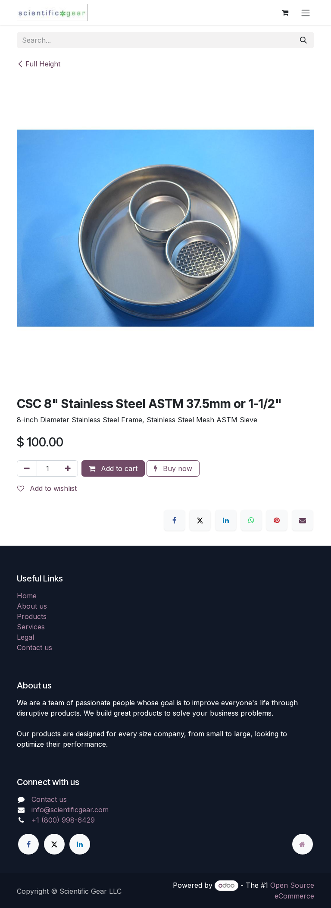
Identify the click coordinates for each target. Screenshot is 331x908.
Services (31, 626)
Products (32, 616)
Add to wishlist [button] (52, 488)
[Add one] (68, 468)
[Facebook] (174, 520)
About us (32, 606)
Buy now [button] (176, 468)
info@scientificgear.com (70, 809)
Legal (25, 637)
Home (27, 595)
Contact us (34, 647)
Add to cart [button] (118, 468)
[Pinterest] (276, 520)
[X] (200, 520)
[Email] (302, 520)
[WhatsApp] (251, 520)
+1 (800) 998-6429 (63, 820)
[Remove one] (27, 468)
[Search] (303, 40)
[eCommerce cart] (285, 12)
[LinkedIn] (225, 520)
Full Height (42, 64)
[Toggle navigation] (305, 12)
